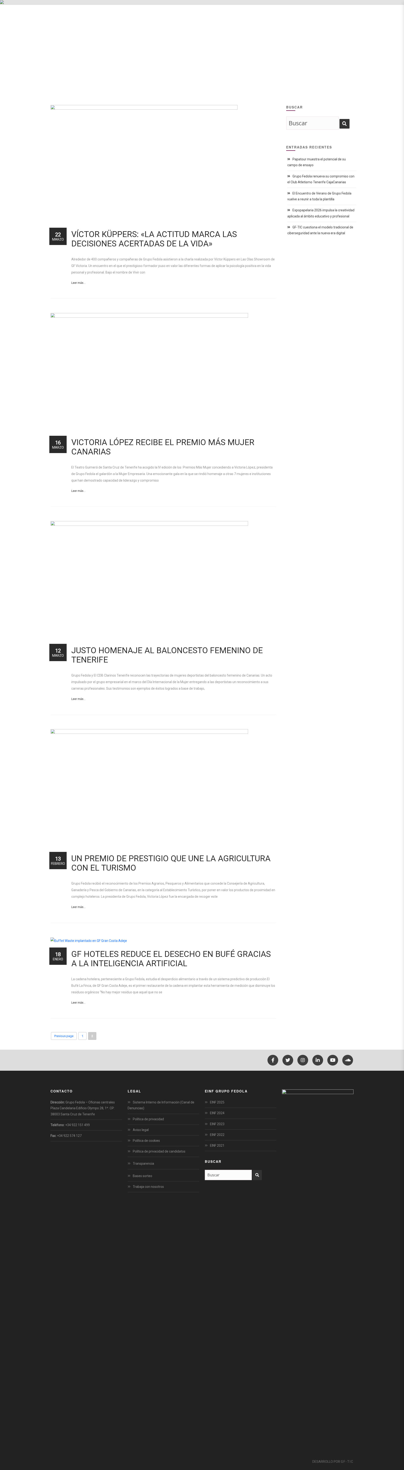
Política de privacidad (148, 1119)
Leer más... (78, 283)
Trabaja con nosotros (148, 1187)
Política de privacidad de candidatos (159, 1151)
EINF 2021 (217, 1145)
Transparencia (143, 1163)
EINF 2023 (217, 1124)
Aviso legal (141, 1130)
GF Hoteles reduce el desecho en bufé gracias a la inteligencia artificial (171, 958)
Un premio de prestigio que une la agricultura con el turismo (171, 863)
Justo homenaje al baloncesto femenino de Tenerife (167, 655)
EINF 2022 (217, 1135)
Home (310, 51)
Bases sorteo (142, 1176)
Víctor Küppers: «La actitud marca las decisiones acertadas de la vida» (154, 239)
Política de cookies (146, 1140)
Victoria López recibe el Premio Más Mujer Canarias (162, 447)
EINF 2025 (217, 1102)
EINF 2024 (217, 1113)
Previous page (63, 1036)
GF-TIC (347, 1461)
